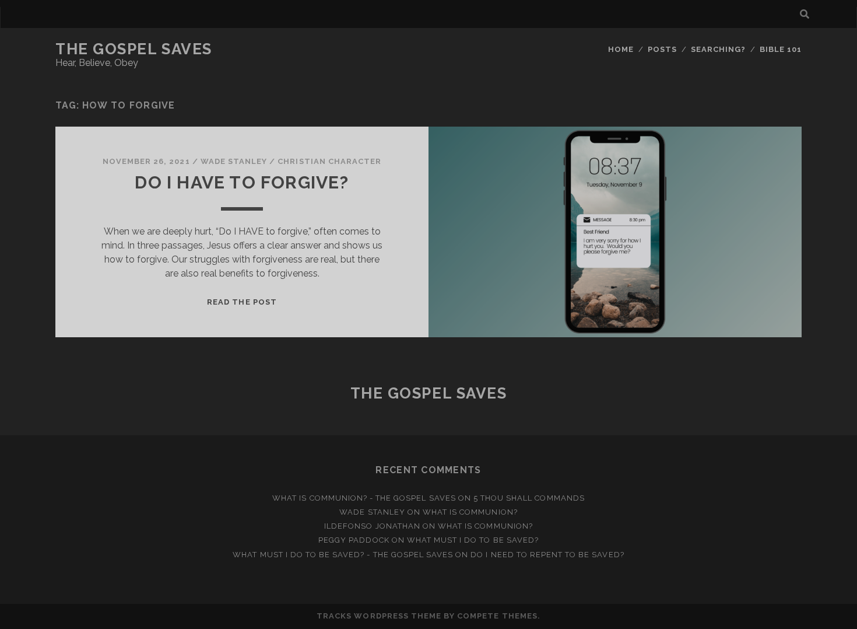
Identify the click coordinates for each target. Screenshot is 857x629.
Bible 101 (781, 49)
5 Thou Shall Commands (529, 498)
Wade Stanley (234, 161)
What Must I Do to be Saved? (473, 540)
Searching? (718, 49)
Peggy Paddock (353, 540)
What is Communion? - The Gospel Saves (364, 498)
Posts (662, 49)
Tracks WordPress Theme (379, 615)
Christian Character (329, 161)
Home (621, 49)
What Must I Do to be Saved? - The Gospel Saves (343, 554)
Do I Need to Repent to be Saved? (547, 554)
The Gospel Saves (133, 49)
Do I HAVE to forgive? (242, 182)
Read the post (242, 302)
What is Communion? (470, 512)
